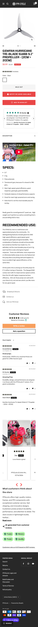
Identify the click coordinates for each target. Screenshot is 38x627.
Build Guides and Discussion (8, 581)
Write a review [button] (19, 326)
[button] (7, 71)
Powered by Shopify (17, 603)
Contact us (10, 297)
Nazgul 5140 (30, 270)
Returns (5, 565)
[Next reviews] (33, 118)
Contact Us (6, 569)
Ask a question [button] (19, 331)
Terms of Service (8, 586)
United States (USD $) (10, 597)
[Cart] (34, 4)
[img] (7, 346)
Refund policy (7, 590)
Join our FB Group (12, 302)
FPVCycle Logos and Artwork (9, 574)
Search (5, 562)
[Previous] (3, 46)
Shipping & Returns (13, 292)
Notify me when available (20, 94)
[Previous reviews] (4, 118)
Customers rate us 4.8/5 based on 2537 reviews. (19, 547)
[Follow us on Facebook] (23, 563)
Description (7, 136)
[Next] (34, 46)
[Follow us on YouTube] (33, 563)
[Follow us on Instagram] (28, 563)
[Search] (7, 4)
